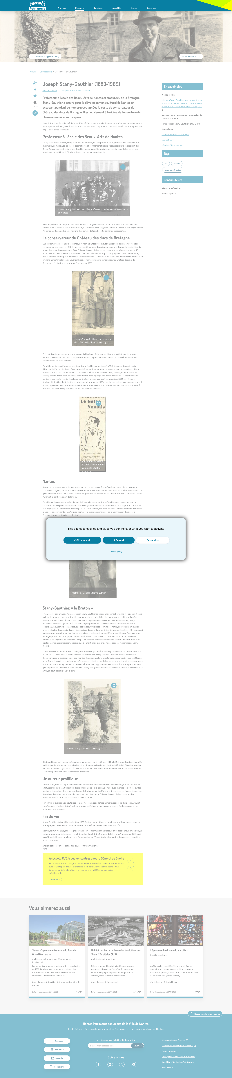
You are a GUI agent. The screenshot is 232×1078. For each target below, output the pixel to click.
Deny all (119, 540)
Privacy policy (116, 551)
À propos (62, 8)
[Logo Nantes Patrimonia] (37, 5)
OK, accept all (83, 540)
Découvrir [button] (79, 8)
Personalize (153, 540)
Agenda (134, 8)
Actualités (117, 8)
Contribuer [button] (98, 8)
